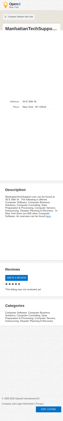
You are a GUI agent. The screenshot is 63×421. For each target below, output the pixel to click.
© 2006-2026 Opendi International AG (21, 398)
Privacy (40, 404)
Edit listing (48, 409)
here (48, 216)
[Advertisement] (31, 65)
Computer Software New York (20, 17)
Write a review (16, 278)
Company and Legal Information (18, 404)
